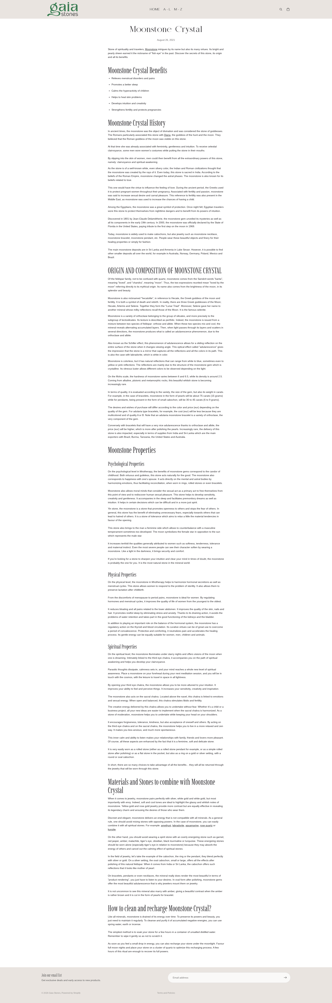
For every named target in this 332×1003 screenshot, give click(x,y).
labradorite (178, 825)
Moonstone (151, 49)
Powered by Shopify (71, 993)
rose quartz (206, 825)
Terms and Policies (166, 993)
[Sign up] (285, 977)
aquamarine (192, 825)
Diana (167, 135)
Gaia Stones (55, 993)
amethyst (166, 825)
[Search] (281, 9)
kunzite (112, 829)
